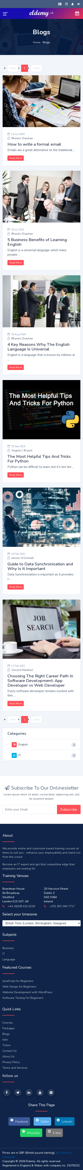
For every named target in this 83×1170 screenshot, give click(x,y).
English (23, 744)
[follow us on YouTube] (40, 1092)
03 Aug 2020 (18, 334)
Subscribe (68, 809)
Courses (7, 1023)
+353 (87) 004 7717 (62, 906)
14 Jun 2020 (18, 134)
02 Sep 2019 (18, 446)
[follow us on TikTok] (51, 1092)
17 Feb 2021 (18, 665)
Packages (8, 1028)
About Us (8, 1056)
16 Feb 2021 (18, 553)
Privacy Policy (11, 1062)
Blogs (6, 1034)
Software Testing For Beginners (22, 998)
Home (36, 42)
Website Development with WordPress (27, 992)
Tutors (6, 1045)
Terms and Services (15, 1068)
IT (19, 755)
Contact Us (9, 1051)
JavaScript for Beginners (17, 981)
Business (8, 948)
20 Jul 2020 (17, 229)
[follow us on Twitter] (17, 1092)
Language (8, 959)
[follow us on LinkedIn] (28, 1092)
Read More (15, 158)
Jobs (5, 1039)
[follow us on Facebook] (6, 1092)
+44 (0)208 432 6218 (21, 906)
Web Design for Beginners (19, 987)
